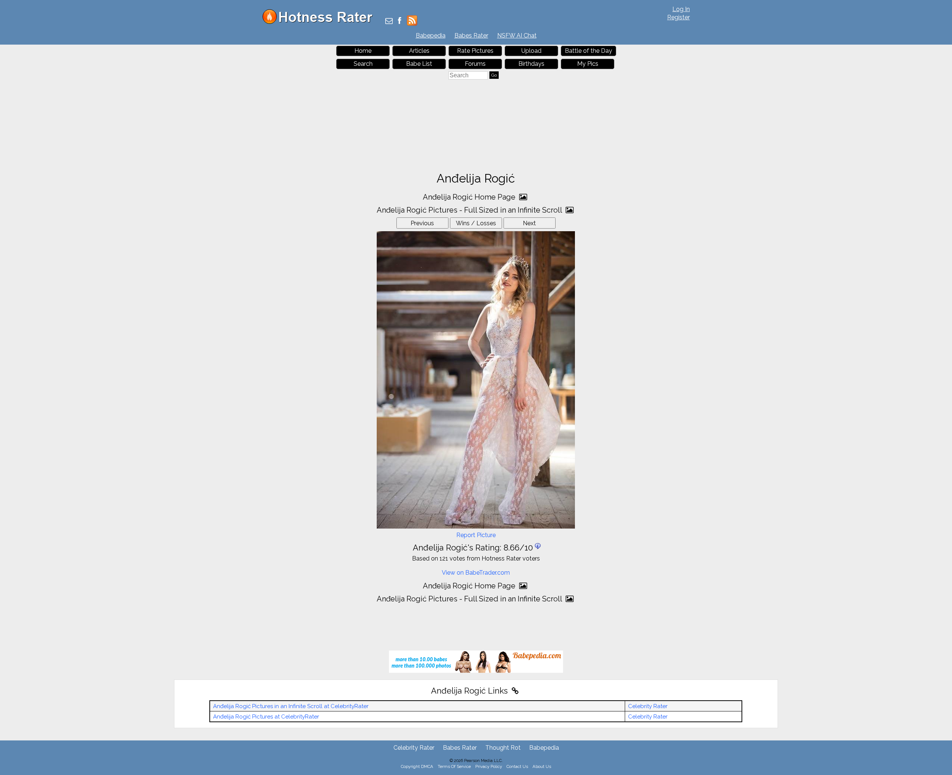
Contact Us (517, 766)
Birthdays (531, 63)
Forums (475, 63)
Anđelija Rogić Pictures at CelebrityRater (266, 716)
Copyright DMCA (417, 766)
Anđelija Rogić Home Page (470, 197)
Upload (531, 50)
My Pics (587, 63)
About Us (542, 766)
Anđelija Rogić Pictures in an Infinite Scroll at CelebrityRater (291, 706)
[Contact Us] (389, 21)
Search (363, 63)
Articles (419, 50)
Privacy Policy (488, 766)
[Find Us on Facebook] (399, 21)
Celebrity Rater (648, 706)
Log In (681, 9)
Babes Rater (471, 35)
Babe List (419, 63)
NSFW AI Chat (517, 35)
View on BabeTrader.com (476, 572)
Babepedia (431, 35)
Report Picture (476, 535)
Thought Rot (503, 747)
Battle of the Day (588, 50)
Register (678, 17)
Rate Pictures (475, 50)
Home (363, 50)
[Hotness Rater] (320, 22)
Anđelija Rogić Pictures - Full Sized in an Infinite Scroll (470, 210)
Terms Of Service (454, 766)
